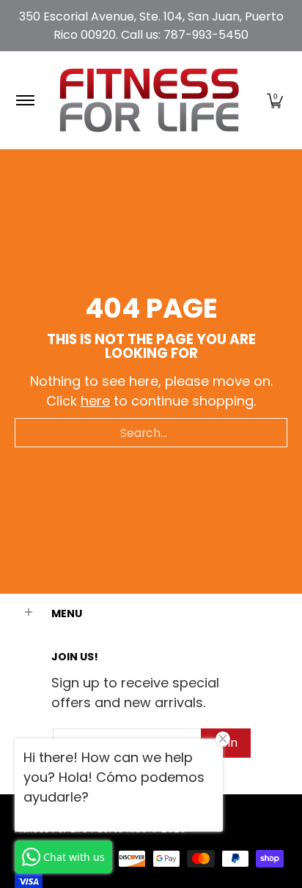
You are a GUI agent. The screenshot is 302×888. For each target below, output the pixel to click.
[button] (274, 100)
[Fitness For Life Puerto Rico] (148, 100)
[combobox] (151, 432)
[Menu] (24, 100)
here (95, 401)
